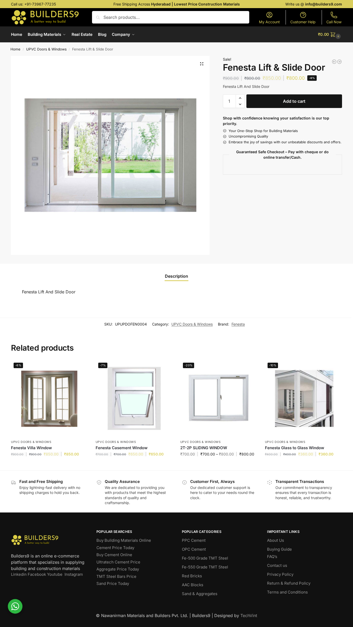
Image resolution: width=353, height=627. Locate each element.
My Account (269, 22)
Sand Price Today (112, 583)
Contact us (277, 565)
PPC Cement (194, 540)
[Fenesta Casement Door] (334, 61)
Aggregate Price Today (117, 569)
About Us (275, 540)
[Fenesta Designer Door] (339, 61)
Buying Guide (279, 549)
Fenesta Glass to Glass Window (294, 447)
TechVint (248, 615)
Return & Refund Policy (288, 583)
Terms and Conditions (287, 592)
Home (15, 49)
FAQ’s (272, 556)
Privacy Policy (280, 574)
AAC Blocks (192, 584)
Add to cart (294, 101)
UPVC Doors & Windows (46, 49)
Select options (219, 465)
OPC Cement (194, 549)
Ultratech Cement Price (118, 562)
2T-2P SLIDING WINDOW (203, 447)
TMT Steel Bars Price (116, 576)
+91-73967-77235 (40, 4)
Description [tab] (176, 276)
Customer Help (303, 22)
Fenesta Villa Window (31, 447)
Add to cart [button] (49, 465)
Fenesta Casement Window (122, 447)
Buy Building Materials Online (123, 540)
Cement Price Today (115, 547)
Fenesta (238, 324)
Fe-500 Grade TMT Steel (205, 558)
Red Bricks (192, 575)
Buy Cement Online (114, 554)
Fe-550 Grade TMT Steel (205, 567)
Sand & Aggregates (199, 593)
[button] (330, 34)
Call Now (334, 22)
